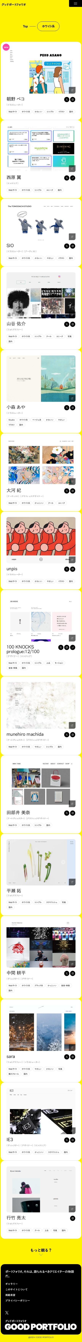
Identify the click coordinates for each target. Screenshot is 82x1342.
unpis (11, 568)
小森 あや (15, 407)
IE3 (9, 1139)
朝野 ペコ (15, 99)
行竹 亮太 (16, 1217)
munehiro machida (25, 734)
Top (25, 26)
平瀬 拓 (13, 890)
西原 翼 (13, 177)
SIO (10, 245)
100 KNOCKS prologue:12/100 (22, 649)
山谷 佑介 (16, 323)
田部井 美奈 (18, 812)
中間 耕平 (16, 973)
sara (10, 1056)
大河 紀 (13, 490)
